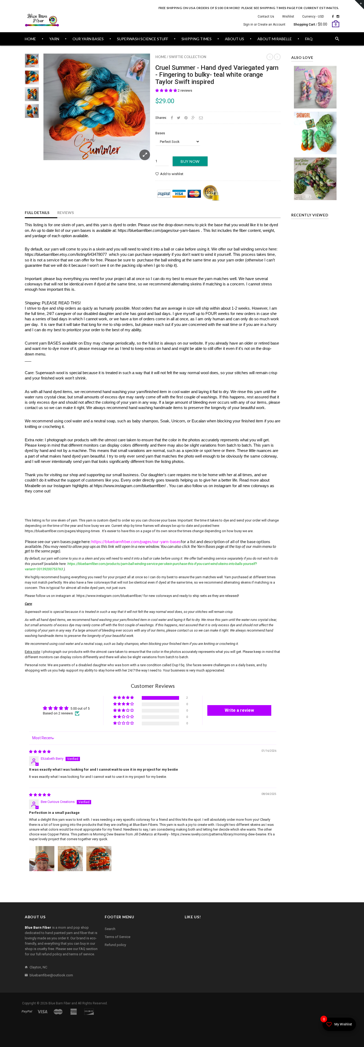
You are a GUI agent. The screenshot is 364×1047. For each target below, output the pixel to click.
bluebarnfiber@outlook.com (51, 975)
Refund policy (115, 945)
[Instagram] (338, 16)
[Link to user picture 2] (70, 858)
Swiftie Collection (187, 57)
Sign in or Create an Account (264, 24)
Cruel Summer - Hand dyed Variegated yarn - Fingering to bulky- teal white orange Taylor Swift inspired (216, 75)
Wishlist (288, 16)
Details (316, 103)
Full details (37, 212)
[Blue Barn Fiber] (42, 20)
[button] (166, 90)
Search (110, 929)
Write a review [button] (239, 710)
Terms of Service (117, 937)
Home (160, 57)
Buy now (190, 161)
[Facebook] (333, 16)
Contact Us (266, 16)
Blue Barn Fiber (59, 1003)
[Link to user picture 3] (99, 858)
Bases (160, 133)
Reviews (65, 212)
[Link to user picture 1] (42, 858)
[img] (40, 752)
